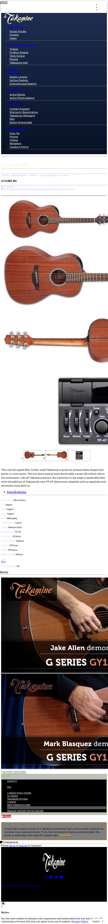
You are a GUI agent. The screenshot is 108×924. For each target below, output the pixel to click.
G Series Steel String (48, 175)
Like (7, 772)
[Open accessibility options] (3, 903)
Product (12, 781)
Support (14, 105)
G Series (33, 175)
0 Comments (9, 186)
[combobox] (98, 921)
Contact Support (32, 885)
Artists (14, 90)
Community (17, 129)
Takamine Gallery (22, 45)
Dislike (20, 772)
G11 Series (64, 175)
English (96, 921)
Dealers (14, 73)
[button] (34, 455)
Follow (6, 775)
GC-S (3, 561)
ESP (9, 787)
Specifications (16, 492)
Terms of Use (6, 885)
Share (7, 816)
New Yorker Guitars (66, 189)
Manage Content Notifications (25, 811)
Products (15, 27)
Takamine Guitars (19, 175)
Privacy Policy (19, 885)
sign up (23, 845)
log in (12, 845)
